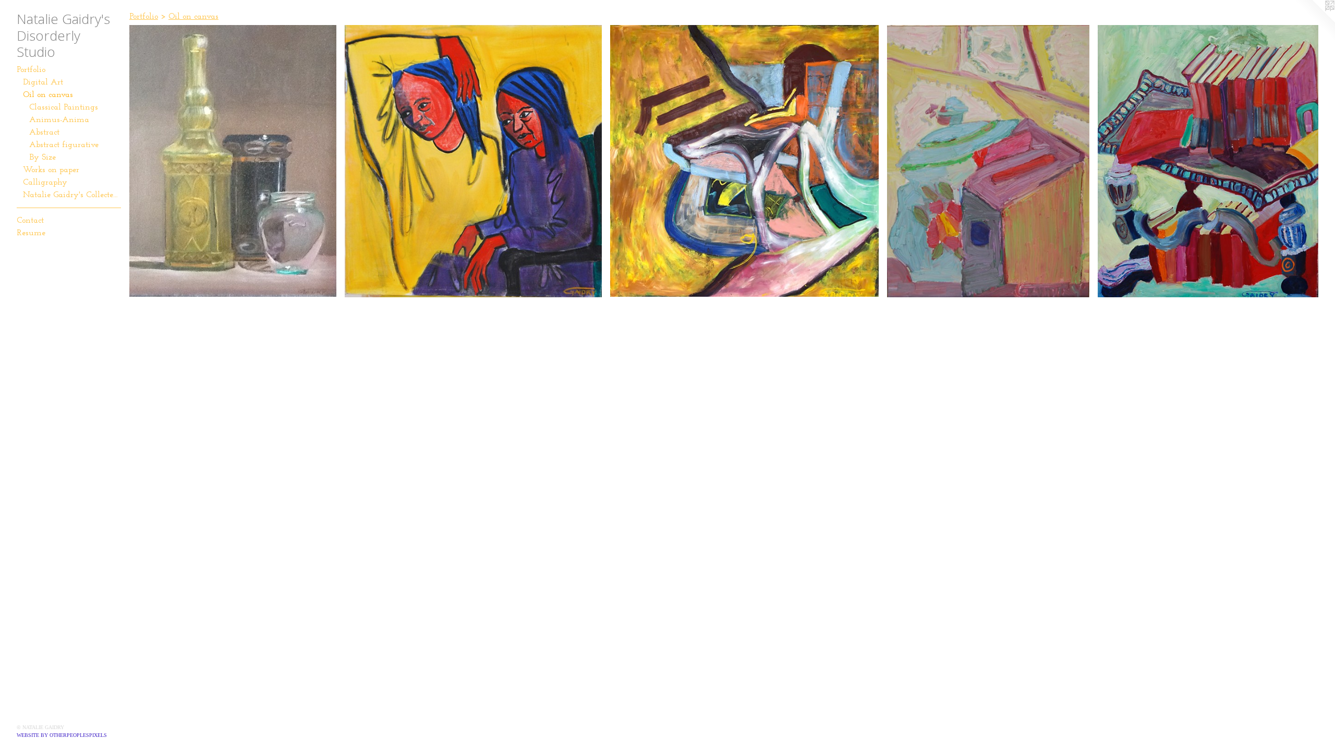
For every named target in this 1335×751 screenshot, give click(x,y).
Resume (31, 233)
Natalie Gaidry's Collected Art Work (72, 195)
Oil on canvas (48, 95)
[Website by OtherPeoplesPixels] (1314, 21)
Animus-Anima (59, 120)
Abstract (44, 132)
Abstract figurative (64, 145)
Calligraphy (45, 182)
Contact (30, 220)
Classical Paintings (63, 107)
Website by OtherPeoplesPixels (62, 735)
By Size (42, 157)
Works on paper (51, 170)
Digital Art (43, 82)
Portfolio (31, 70)
